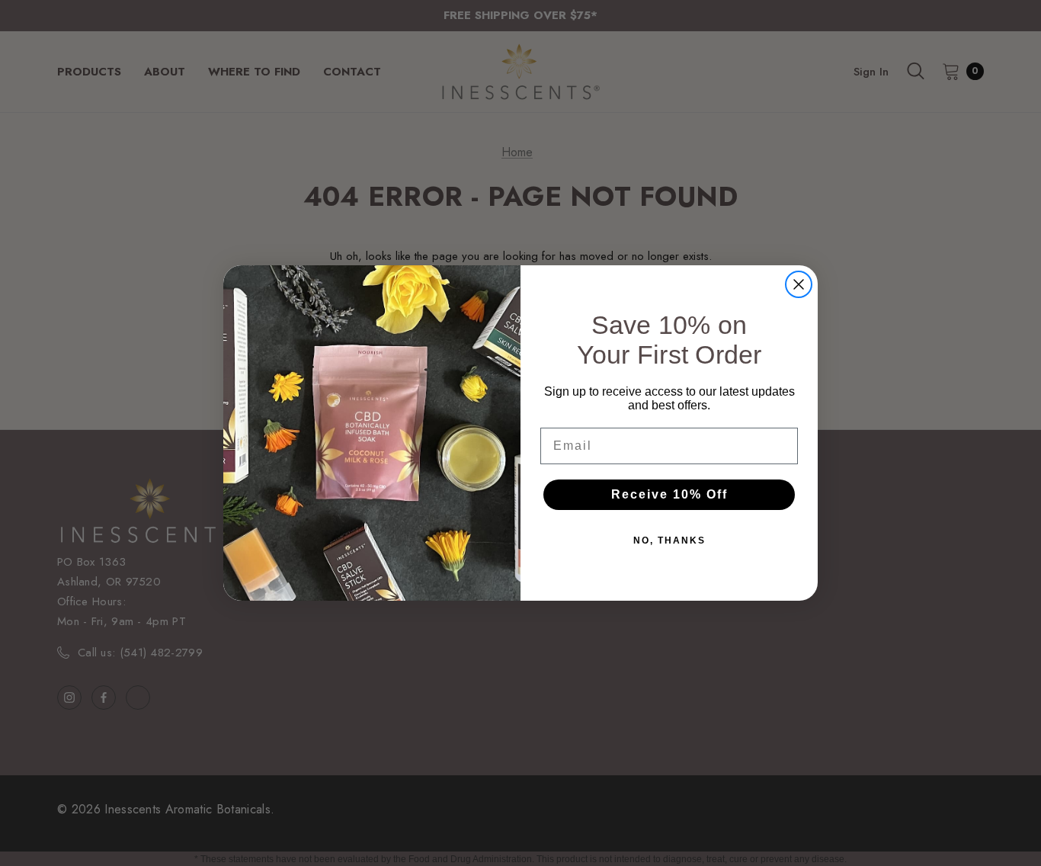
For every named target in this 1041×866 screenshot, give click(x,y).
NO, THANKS (669, 540)
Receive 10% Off (669, 494)
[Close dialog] (798, 284)
